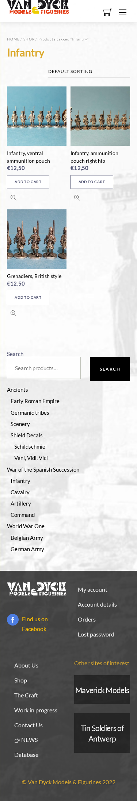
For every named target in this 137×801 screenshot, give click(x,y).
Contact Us (28, 724)
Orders (87, 619)
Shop (29, 39)
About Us (26, 665)
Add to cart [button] (28, 182)
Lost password (96, 634)
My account (92, 589)
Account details (97, 604)
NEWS (29, 739)
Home (13, 39)
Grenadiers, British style (34, 276)
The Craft (26, 695)
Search (15, 354)
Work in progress (35, 710)
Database (26, 754)
